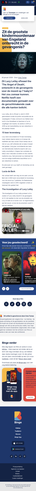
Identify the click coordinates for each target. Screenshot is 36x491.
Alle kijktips (26, 288)
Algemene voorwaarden (17, 469)
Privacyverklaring (17, 466)
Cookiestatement (17, 476)
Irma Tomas (22, 77)
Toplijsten (18, 431)
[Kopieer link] (29, 304)
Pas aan (13, 2)
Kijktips (30, 397)
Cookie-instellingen (17, 478)
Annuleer (24, 18)
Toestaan (9, 18)
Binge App (18, 437)
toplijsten (5, 359)
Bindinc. (17, 473)
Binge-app (22, 362)
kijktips (4, 349)
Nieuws (18, 434)
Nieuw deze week (25, 359)
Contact (17, 471)
